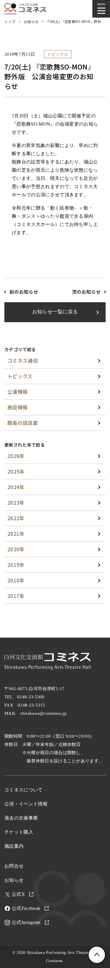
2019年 (16, 564)
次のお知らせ (86, 291)
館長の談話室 (22, 422)
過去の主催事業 (21, 817)
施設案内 (13, 846)
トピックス (20, 376)
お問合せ (13, 866)
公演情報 (17, 391)
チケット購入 (18, 832)
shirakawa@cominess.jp (43, 713)
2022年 (16, 518)
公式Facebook (26, 908)
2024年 (16, 487)
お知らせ (13, 880)
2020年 (16, 549)
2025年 (16, 471)
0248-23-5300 (31, 697)
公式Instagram (26, 922)
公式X (18, 894)
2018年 (16, 580)
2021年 (16, 533)
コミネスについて (23, 789)
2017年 (16, 595)
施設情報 (17, 407)
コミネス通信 (22, 360)
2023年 (16, 502)
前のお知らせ (23, 291)
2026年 (16, 455)
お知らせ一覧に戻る (55, 312)
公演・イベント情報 (26, 803)
